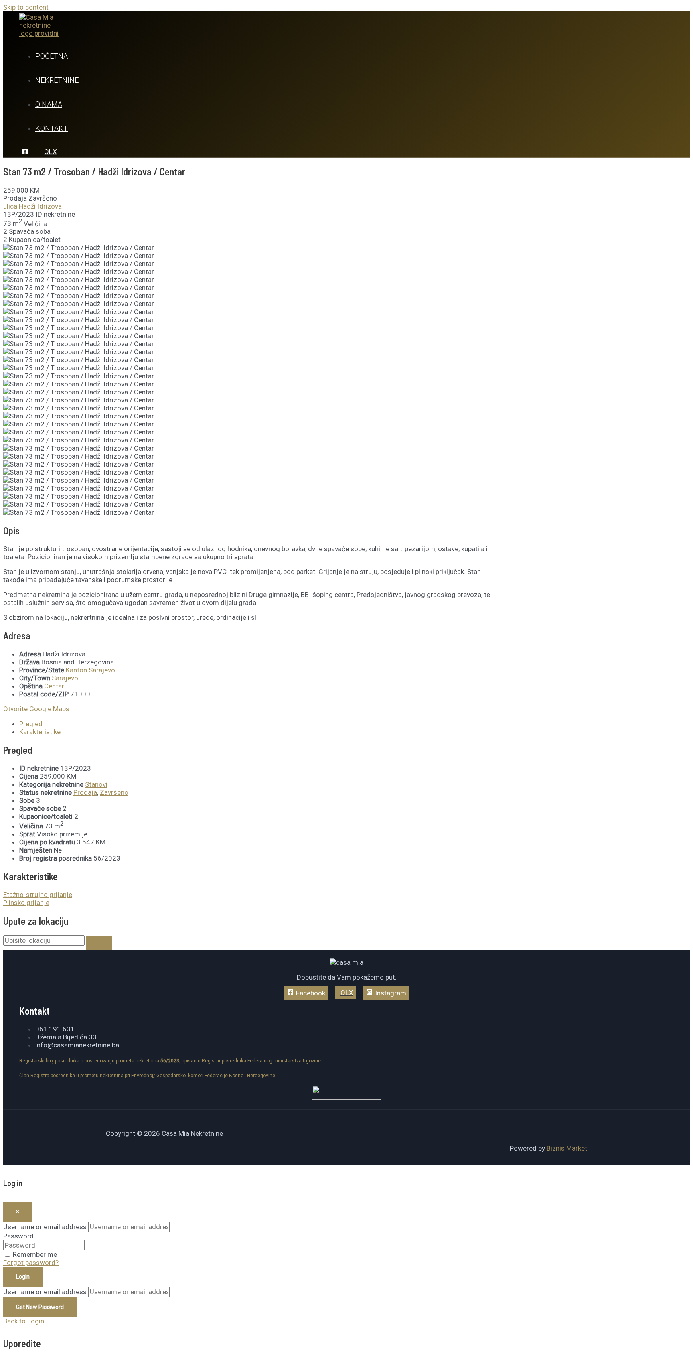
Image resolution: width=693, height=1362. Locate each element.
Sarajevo (65, 678)
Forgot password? (31, 1262)
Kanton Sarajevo (90, 670)
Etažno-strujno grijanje (37, 895)
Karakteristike (40, 732)
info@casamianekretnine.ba (77, 1045)
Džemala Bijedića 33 (66, 1037)
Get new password (40, 1307)
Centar (54, 686)
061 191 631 (55, 1029)
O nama (48, 104)
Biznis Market (567, 1148)
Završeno (114, 792)
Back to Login (23, 1321)
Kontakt (51, 128)
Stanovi (96, 784)
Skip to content (26, 7)
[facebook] (26, 152)
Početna (51, 56)
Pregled (31, 724)
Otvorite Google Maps (36, 709)
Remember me (35, 1254)
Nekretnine (57, 80)
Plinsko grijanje (26, 903)
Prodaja (85, 792)
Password (18, 1236)
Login (23, 1276)
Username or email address (45, 1227)
